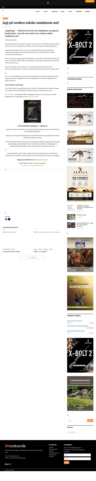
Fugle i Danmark (6, 249)
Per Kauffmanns (10, 94)
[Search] (93, 7)
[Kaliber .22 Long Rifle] (48, 239)
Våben (51, 249)
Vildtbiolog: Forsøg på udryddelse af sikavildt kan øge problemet (85, 207)
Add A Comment (32, 257)
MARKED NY (79, 11)
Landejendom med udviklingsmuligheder (77, 326)
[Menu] (3, 7)
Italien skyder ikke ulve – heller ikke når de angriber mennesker (85, 224)
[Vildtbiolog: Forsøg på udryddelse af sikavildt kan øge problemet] (71, 207)
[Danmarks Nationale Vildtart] (17, 239)
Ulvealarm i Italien (81, 215)
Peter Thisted (46, 249)
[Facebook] (5, 464)
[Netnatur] (9, 11)
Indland (5, 18)
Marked (62, 11)
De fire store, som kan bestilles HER (32, 165)
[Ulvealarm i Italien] (71, 217)
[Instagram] (10, 464)
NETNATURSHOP (33, 96)
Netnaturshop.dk (40, 160)
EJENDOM (87, 11)
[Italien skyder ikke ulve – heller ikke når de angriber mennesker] (71, 225)
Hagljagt (13, 249)
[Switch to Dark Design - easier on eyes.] (93, 11)
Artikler (46, 11)
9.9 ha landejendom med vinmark (75, 331)
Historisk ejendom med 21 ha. (74, 321)
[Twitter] (8, 464)
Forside (38, 11)
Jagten (40, 249)
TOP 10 (70, 11)
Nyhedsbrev (55, 11)
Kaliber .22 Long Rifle (40, 251)
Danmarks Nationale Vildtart (11, 251)
